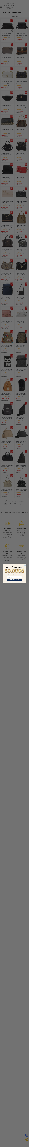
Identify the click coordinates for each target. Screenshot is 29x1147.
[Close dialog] (25, 565)
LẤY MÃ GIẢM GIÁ (14, 579)
